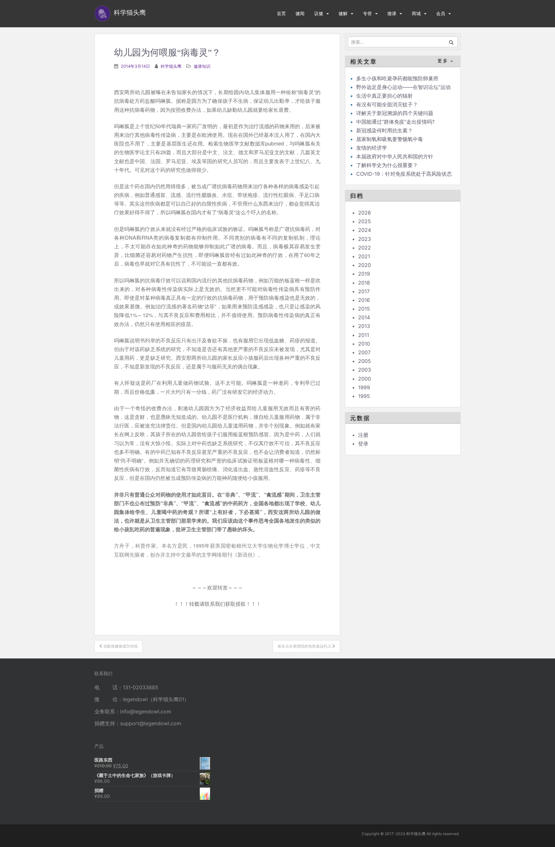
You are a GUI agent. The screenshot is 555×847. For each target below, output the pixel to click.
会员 (440, 13)
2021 (364, 256)
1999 (364, 387)
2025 (364, 221)
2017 (364, 291)
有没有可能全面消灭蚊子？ (387, 104)
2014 (364, 317)
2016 (364, 300)
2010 (364, 343)
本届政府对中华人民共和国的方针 (394, 156)
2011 (363, 335)
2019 (364, 273)
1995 (364, 396)
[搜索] (451, 41)
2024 (364, 230)
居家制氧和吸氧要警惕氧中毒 (389, 139)
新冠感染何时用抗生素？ (384, 130)
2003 (364, 369)
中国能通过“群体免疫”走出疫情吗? (395, 122)
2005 (364, 361)
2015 (364, 308)
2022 (364, 247)
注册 (363, 435)
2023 (364, 239)
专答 (367, 13)
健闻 (299, 13)
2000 (364, 378)
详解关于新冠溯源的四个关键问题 (394, 113)
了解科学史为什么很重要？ (387, 165)
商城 (416, 13)
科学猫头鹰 (171, 66)
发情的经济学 (371, 148)
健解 (343, 13)
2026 (364, 212)
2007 (364, 352)
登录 (363, 443)
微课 (391, 13)
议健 (318, 13)
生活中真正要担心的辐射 (384, 96)
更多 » (445, 60)
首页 (281, 13)
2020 (364, 265)
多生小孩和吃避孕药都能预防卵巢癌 (397, 78)
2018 (364, 282)
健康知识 (202, 66)
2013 (364, 326)
